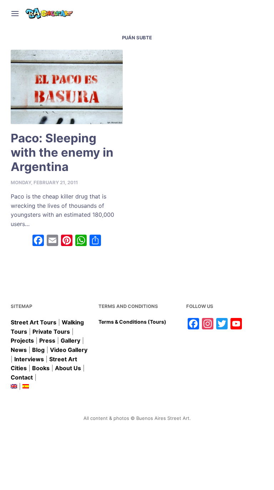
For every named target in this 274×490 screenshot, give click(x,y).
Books (41, 368)
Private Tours (51, 331)
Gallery (70, 340)
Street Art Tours (33, 322)
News (19, 349)
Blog (38, 349)
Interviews (29, 359)
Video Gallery (68, 349)
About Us (68, 368)
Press (47, 340)
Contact (22, 377)
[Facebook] (38, 241)
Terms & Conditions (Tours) (132, 322)
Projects (22, 340)
